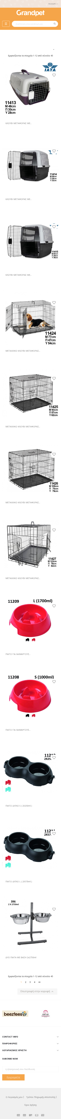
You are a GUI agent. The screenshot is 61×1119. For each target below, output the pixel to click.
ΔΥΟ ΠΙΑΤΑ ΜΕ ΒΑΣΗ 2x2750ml (20, 957)
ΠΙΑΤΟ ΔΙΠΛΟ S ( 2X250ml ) (18, 806)
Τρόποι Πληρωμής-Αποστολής (40, 1097)
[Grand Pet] (30, 13)
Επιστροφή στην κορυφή (37, 991)
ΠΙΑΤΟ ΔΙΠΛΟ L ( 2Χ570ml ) (18, 881)
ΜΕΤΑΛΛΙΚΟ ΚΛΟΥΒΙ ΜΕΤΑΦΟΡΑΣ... (22, 351)
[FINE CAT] (46, 1013)
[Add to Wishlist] (54, 75)
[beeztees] (15, 1013)
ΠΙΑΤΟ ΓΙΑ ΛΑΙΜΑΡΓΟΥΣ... (17, 654)
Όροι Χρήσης (30, 1104)
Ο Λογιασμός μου (14, 1097)
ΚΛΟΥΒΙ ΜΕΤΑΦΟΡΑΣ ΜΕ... (18, 123)
